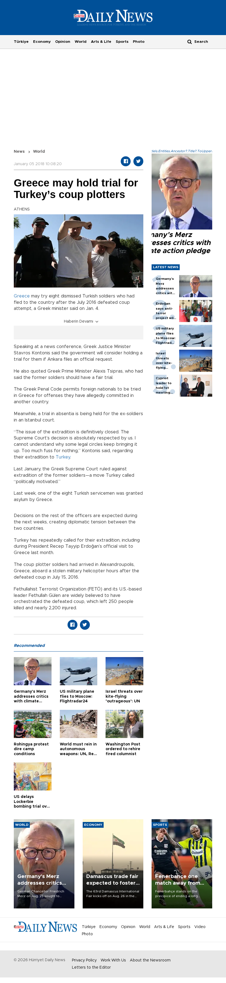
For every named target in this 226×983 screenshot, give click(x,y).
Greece (22, 296)
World (81, 42)
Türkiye (21, 42)
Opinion (62, 42)
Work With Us (113, 960)
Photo (138, 42)
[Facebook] (126, 161)
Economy (42, 42)
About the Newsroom (150, 960)
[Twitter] (138, 161)
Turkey (63, 457)
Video (200, 927)
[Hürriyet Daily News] (113, 17)
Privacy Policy (84, 960)
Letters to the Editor (91, 967)
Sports (122, 42)
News (19, 152)
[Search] (189, 41)
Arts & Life (101, 42)
